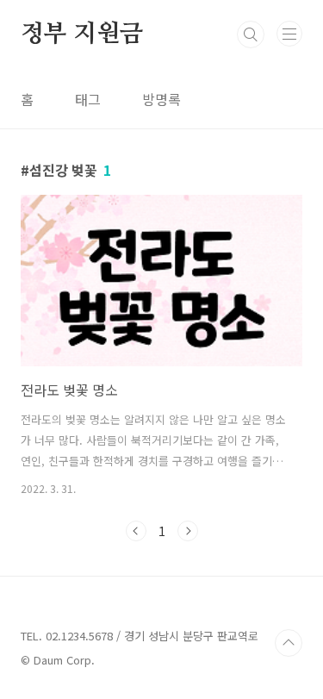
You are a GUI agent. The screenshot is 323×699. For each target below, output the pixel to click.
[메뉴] (289, 34)
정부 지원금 (82, 34)
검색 (251, 34)
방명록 (161, 99)
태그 (88, 99)
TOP (288, 643)
